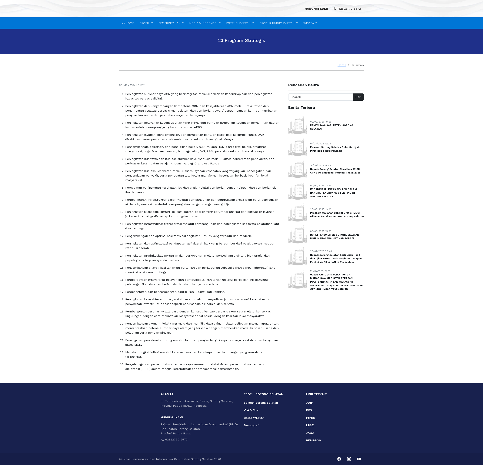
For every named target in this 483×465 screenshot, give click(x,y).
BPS (309, 410)
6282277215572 (349, 8)
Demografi (251, 425)
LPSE (310, 425)
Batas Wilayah (254, 418)
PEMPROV (313, 440)
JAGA (310, 433)
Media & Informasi (203, 23)
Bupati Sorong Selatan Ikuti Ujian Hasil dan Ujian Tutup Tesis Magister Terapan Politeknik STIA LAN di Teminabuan (336, 259)
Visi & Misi (251, 410)
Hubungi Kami (316, 8)
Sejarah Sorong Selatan (261, 402)
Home (129, 23)
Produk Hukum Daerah (278, 23)
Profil (145, 23)
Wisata (309, 23)
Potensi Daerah (239, 23)
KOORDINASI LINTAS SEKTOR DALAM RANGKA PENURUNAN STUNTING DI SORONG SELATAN (333, 193)
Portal (310, 418)
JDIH (309, 402)
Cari (358, 97)
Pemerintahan (170, 23)
